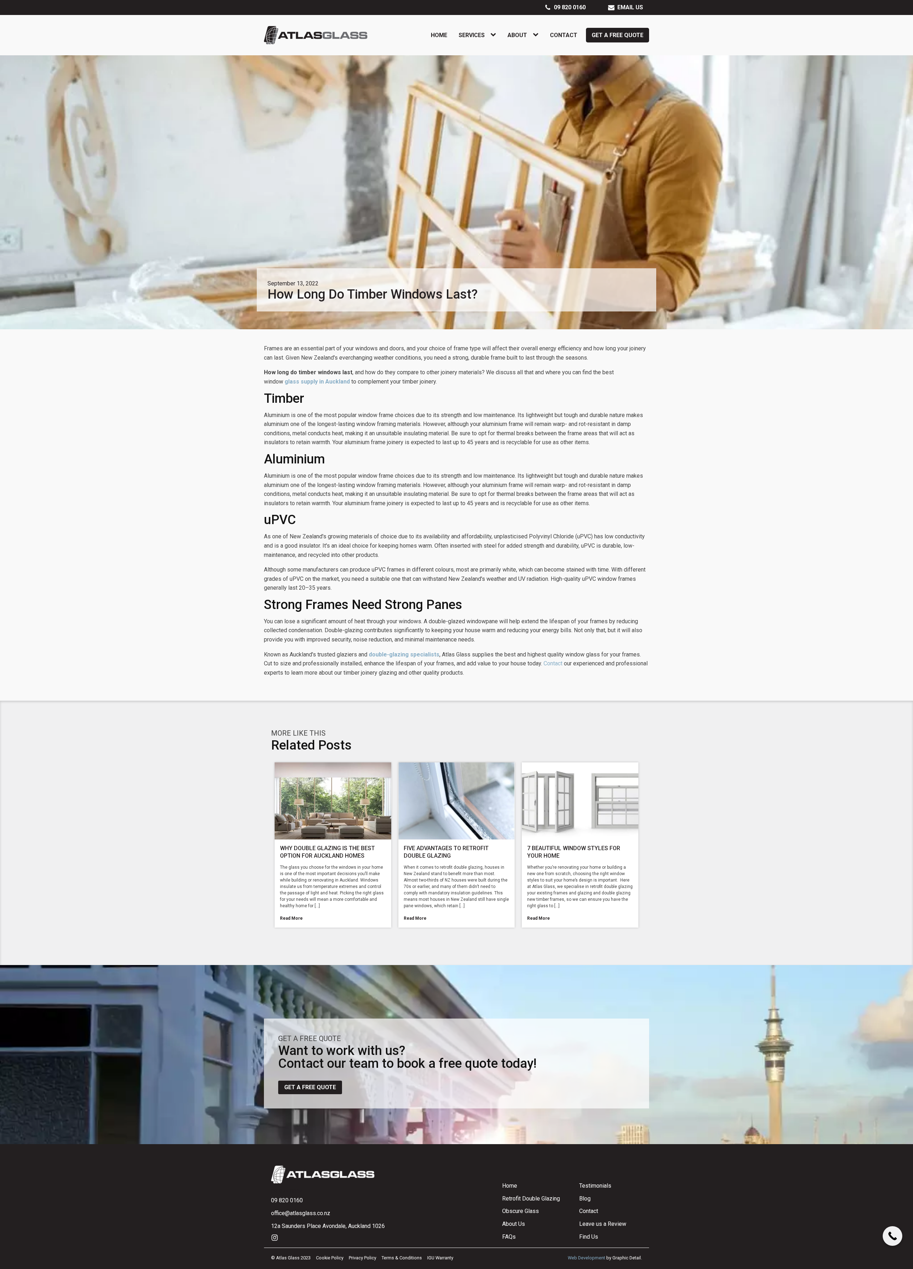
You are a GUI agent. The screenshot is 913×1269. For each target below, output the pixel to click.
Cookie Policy (329, 1257)
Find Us (588, 1236)
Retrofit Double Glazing (531, 1198)
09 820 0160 (287, 1200)
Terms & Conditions (402, 1257)
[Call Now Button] (892, 1236)
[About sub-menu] (537, 35)
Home (439, 35)
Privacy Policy (362, 1257)
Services (472, 35)
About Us (513, 1223)
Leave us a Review (602, 1223)
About (517, 35)
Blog (585, 1198)
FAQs (509, 1236)
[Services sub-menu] (494, 35)
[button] (565, 7)
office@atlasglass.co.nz (300, 1213)
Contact (563, 35)
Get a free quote (310, 1087)
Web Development (586, 1257)
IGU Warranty (440, 1257)
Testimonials (595, 1185)
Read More (291, 918)
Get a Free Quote (617, 35)
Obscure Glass (520, 1211)
